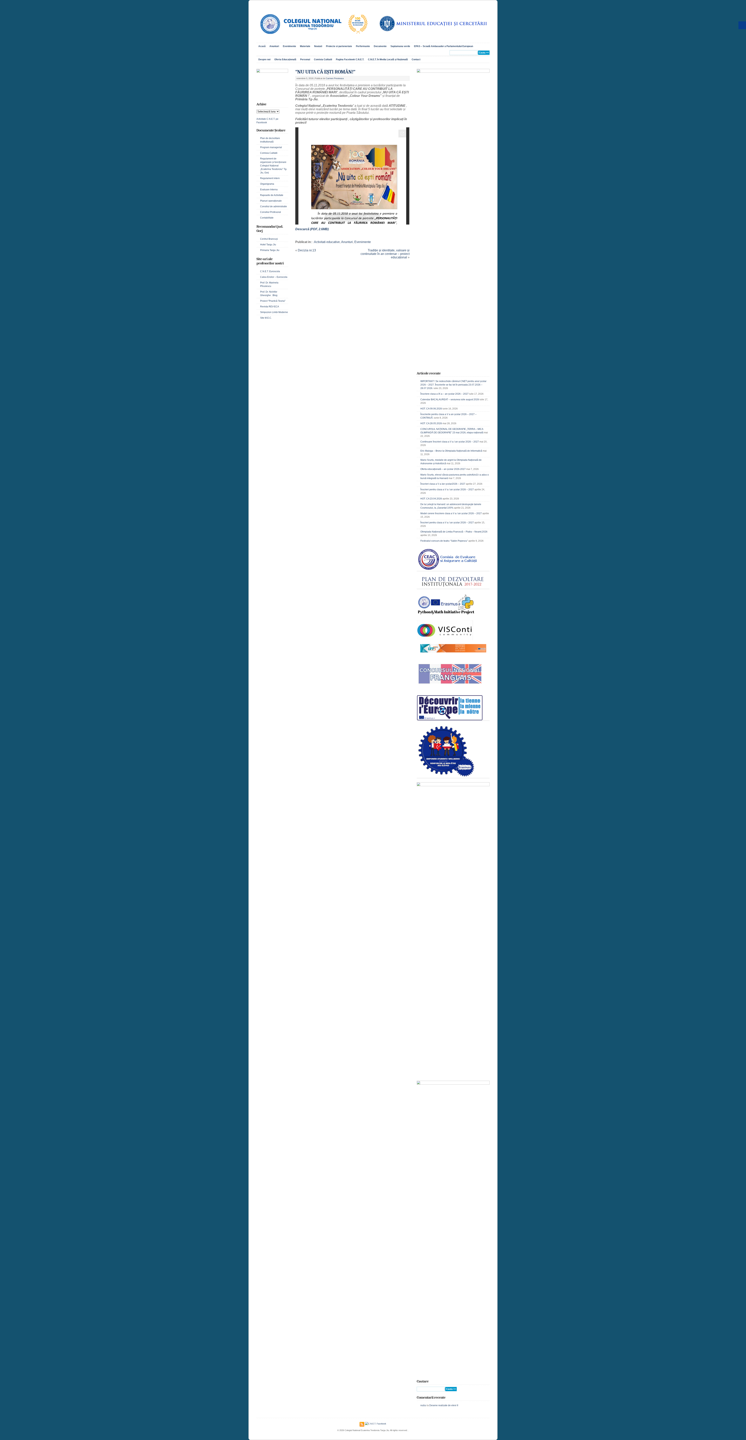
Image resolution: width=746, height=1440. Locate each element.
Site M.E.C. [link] (266, 318)
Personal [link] (305, 59)
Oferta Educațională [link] (285, 59)
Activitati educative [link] (327, 242)
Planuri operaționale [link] (271, 200)
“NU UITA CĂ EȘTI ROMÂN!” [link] (325, 72)
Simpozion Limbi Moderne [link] (274, 312)
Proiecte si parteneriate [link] (339, 46)
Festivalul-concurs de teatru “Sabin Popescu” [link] (444, 540)
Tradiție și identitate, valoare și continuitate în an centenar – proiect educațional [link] (385, 254)
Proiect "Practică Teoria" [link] (272, 301)
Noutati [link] (318, 46)
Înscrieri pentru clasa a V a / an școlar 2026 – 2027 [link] (447, 489)
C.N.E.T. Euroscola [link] (270, 271)
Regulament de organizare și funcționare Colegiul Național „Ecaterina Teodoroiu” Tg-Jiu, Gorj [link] (273, 165)
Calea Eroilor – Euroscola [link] (273, 277)
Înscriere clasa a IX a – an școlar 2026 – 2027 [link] (444, 394)
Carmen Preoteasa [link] (335, 78)
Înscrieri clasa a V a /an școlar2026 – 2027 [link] (442, 484)
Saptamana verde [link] (400, 46)
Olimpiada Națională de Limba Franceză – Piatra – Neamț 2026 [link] (453, 531)
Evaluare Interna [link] (269, 189)
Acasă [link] (262, 46)
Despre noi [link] (264, 59)
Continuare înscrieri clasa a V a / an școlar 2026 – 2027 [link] (449, 441)
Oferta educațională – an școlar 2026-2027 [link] (443, 469)
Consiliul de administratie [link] (273, 206)
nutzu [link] (423, 1405)
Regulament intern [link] (270, 178)
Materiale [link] (305, 46)
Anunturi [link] (274, 46)
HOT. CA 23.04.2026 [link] (431, 498)
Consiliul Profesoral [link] (270, 212)
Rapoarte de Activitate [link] (271, 195)
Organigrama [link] (267, 184)
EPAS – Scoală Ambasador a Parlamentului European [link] (443, 46)
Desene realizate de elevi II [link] (443, 1405)
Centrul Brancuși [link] (269, 239)
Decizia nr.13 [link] (307, 250)
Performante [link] (363, 46)
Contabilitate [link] (267, 217)
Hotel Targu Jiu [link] (268, 244)
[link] (313, 38)
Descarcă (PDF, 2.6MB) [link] (312, 229)
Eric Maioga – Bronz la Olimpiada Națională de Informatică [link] (451, 450)
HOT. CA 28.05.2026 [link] (431, 423)
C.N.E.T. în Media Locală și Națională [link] (388, 59)
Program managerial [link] (271, 147)
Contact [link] (416, 59)
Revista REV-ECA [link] (269, 306)
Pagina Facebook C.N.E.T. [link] (350, 59)
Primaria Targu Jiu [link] (269, 250)
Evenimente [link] (289, 46)
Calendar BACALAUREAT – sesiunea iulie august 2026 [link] (449, 399)
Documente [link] (380, 46)
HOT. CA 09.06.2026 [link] (431, 408)
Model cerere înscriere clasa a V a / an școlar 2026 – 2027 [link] (451, 513)
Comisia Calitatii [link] (323, 59)
